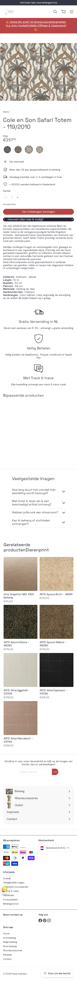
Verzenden (8, 895)
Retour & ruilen (11, 890)
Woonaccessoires (12, 950)
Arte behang (9, 937)
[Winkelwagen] (63, 11)
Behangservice (10, 903)
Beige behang (10, 941)
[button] (7, 149)
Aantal (6, 190)
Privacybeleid (10, 899)
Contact (7, 959)
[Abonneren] (55, 772)
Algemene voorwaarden (15, 886)
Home (6, 112)
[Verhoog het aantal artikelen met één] (18, 197)
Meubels (7, 954)
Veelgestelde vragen (13, 882)
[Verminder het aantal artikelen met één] (6, 197)
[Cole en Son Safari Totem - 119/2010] (25, 431)
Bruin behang (10, 946)
